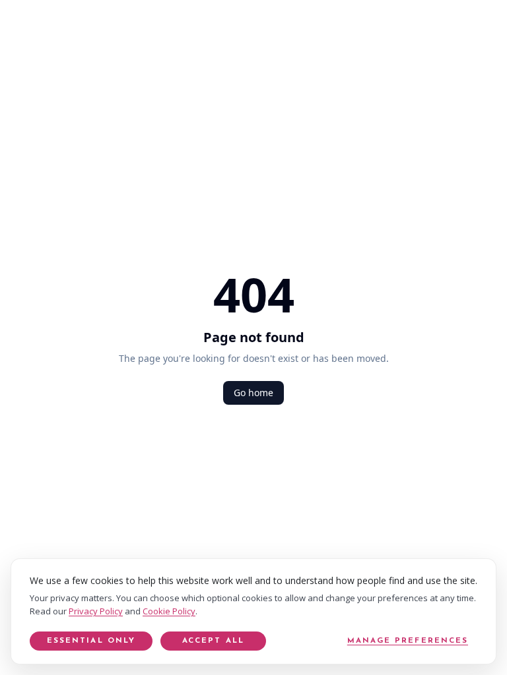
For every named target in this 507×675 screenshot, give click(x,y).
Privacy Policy (96, 611)
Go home (253, 392)
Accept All (213, 641)
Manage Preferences (407, 641)
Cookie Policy (169, 611)
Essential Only (91, 641)
